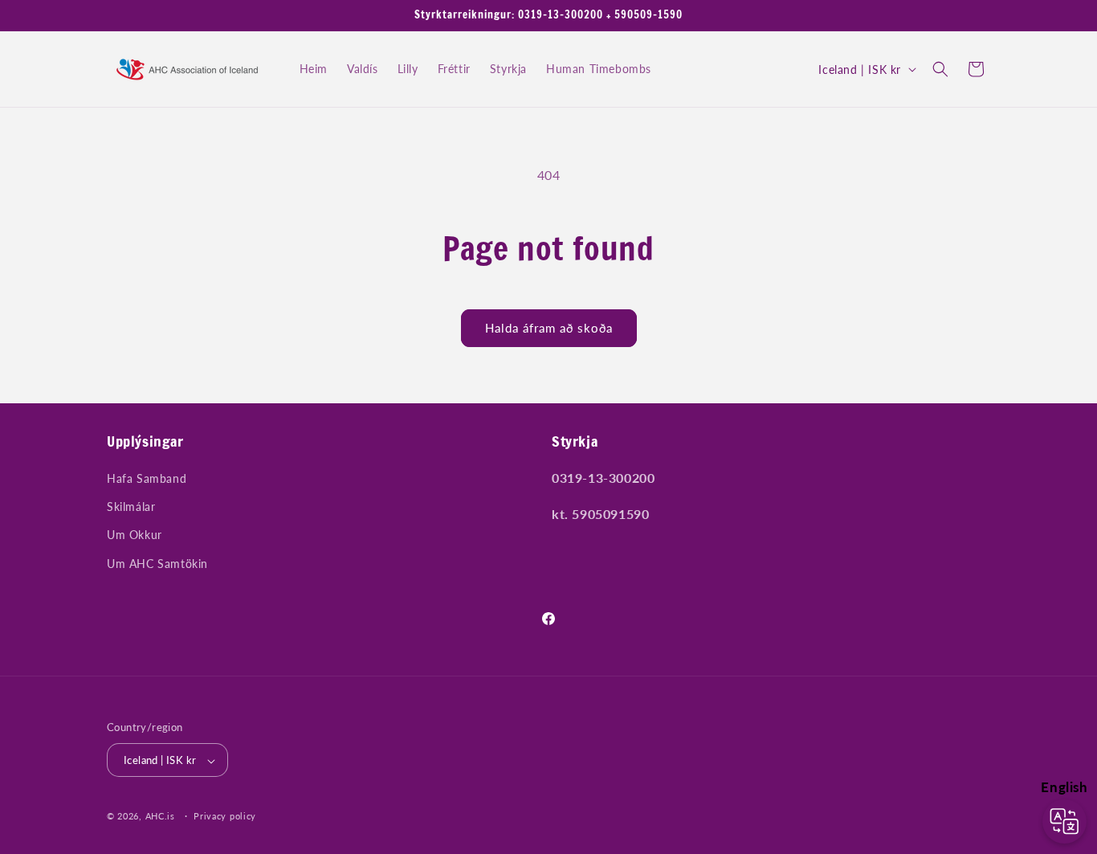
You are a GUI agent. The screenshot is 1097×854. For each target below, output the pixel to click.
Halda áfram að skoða (549, 328)
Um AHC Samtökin (157, 563)
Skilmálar (131, 507)
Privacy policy (225, 816)
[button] (940, 69)
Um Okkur (134, 535)
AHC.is (160, 816)
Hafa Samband (146, 478)
